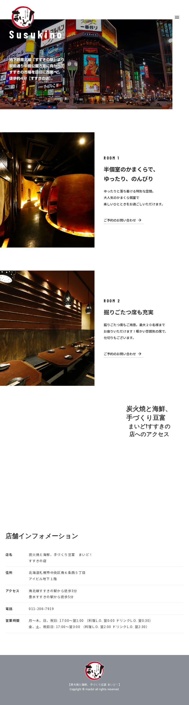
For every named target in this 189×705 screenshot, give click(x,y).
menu (177, 17)
